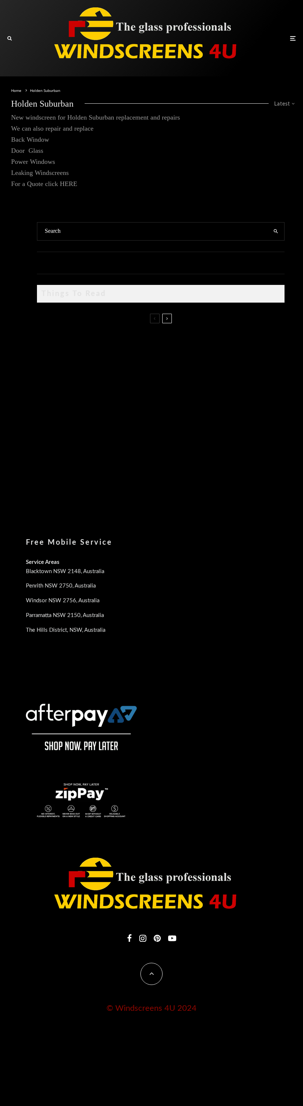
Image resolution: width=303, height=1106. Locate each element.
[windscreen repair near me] (49, 375)
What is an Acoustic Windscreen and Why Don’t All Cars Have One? (147, 469)
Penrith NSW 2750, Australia (61, 586)
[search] (276, 231)
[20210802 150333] (49, 408)
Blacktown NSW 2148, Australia (65, 571)
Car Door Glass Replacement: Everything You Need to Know (138, 334)
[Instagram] (143, 938)
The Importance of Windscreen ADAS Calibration (125, 399)
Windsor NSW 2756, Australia (62, 600)
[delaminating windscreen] (49, 443)
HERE (68, 183)
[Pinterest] (157, 938)
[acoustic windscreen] (49, 478)
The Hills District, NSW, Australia (65, 630)
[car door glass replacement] (49, 343)
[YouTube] (172, 938)
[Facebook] (129, 938)
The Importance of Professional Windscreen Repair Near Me (137, 369)
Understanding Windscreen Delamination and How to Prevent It (141, 434)
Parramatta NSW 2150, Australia (65, 615)
